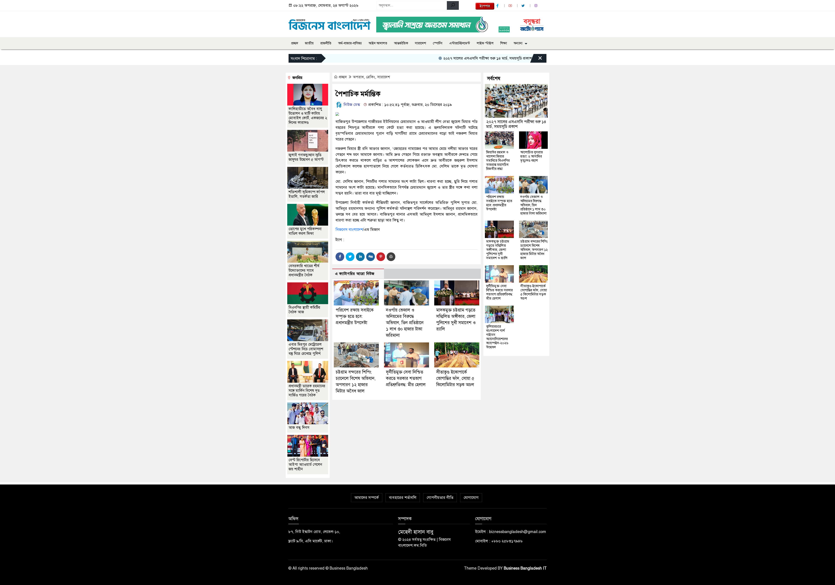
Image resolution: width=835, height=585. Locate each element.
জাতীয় (309, 43)
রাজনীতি (325, 43)
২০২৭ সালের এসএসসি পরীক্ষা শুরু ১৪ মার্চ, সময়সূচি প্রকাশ (465, 58)
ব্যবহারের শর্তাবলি (402, 497)
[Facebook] (340, 256)
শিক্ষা (503, 43)
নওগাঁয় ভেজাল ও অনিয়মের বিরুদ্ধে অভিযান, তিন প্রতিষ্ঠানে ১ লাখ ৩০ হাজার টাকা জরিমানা (405, 322)
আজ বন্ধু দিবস (299, 427)
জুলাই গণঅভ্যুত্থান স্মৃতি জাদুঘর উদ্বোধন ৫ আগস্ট (306, 157)
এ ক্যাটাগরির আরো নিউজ (354, 274)
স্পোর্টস (438, 43)
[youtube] (510, 5)
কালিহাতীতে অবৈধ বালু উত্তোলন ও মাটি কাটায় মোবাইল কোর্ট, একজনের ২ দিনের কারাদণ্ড (308, 116)
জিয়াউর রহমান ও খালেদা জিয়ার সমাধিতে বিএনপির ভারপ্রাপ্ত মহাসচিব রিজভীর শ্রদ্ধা (498, 160)
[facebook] (498, 5)
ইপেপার (485, 6)
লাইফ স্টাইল (485, 43)
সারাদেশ (420, 43)
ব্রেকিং (370, 77)
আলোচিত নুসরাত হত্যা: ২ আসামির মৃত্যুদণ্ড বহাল (531, 156)
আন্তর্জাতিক (401, 43)
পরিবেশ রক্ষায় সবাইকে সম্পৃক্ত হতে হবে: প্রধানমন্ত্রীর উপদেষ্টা (355, 316)
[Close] (536, 59)
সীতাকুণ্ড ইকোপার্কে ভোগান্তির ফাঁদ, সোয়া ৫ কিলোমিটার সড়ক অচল (455, 378)
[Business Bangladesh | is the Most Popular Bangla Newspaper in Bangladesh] (329, 23)
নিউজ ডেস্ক (351, 104)
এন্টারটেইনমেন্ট (459, 43)
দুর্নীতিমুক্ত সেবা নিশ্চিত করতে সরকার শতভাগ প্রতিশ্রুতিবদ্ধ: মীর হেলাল (406, 378)
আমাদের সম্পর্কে (366, 497)
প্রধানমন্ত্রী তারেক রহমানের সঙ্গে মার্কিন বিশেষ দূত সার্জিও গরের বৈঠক (307, 390)
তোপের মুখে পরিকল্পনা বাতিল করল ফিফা (305, 231)
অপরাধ (358, 77)
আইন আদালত (378, 43)
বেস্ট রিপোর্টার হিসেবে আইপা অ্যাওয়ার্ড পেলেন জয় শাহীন (305, 464)
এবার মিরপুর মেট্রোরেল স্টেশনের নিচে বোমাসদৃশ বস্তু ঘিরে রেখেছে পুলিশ (306, 349)
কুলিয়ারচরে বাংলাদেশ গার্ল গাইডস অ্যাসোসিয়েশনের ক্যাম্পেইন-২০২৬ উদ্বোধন (497, 336)
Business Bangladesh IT (525, 568)
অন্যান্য (518, 43)
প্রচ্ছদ (294, 43)
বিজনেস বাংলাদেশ (349, 229)
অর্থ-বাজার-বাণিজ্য (350, 43)
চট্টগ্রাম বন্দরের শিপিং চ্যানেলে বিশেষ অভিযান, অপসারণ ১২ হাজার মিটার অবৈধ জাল (534, 249)
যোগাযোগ (471, 497)
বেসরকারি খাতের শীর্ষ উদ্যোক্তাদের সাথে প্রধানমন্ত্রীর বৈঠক (304, 270)
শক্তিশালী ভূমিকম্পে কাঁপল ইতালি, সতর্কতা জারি (307, 194)
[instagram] (536, 5)
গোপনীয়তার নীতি (440, 497)
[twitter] (523, 5)
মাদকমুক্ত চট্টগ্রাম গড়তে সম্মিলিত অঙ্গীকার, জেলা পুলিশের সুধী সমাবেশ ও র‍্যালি (497, 249)
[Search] (453, 5)
